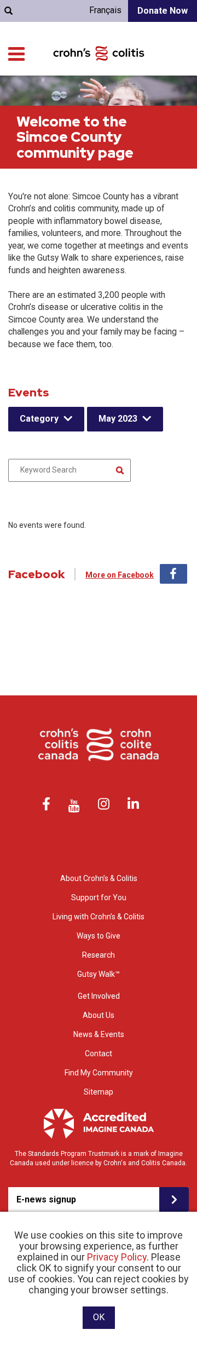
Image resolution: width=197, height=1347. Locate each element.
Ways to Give (98, 935)
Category (39, 418)
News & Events (98, 1034)
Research (98, 955)
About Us (98, 1015)
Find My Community (99, 1072)
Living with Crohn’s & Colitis (98, 916)
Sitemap (98, 1091)
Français (105, 10)
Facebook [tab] (173, 574)
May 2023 (118, 418)
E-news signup (46, 1199)
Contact (98, 1053)
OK (99, 1317)
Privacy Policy (117, 1257)
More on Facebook (119, 575)
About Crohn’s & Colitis (98, 878)
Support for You (98, 897)
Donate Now (162, 10)
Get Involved (99, 996)
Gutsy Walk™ (98, 974)
